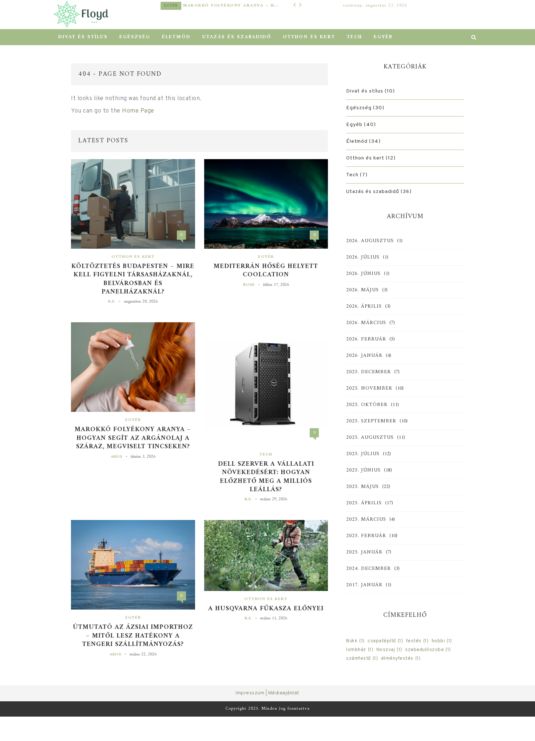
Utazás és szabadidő (236, 37)
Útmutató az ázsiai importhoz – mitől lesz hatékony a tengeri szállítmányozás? (133, 636)
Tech (354, 37)
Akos (116, 457)
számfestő (362, 658)
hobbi (442, 641)
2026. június (363, 273)
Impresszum (249, 693)
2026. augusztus (370, 241)
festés (417, 641)
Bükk (355, 641)
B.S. (111, 302)
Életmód (176, 37)
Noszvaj (389, 650)
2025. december (368, 372)
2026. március (366, 323)
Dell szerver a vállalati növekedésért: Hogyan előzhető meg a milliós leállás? (266, 477)
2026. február (366, 339)
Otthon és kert (309, 37)
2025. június (363, 470)
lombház (359, 650)
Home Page (138, 111)
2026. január (364, 355)
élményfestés (401, 658)
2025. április (364, 503)
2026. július (363, 257)
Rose (249, 285)
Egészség (134, 37)
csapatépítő (385, 641)
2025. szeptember (371, 421)
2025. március (366, 519)
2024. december (368, 568)
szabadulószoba (428, 650)
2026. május (362, 290)
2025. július (363, 454)
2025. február (366, 536)
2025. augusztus (370, 437)
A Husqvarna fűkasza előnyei (266, 608)
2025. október (367, 404)
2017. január (364, 585)
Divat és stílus (83, 37)
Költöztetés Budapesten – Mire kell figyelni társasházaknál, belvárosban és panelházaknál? (132, 279)
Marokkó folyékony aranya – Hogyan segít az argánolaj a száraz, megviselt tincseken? (230, 5)
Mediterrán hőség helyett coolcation (266, 270)
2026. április (364, 306)
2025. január (364, 552)
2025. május (362, 486)
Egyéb (171, 6)
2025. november (369, 388)
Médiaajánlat (284, 693)
